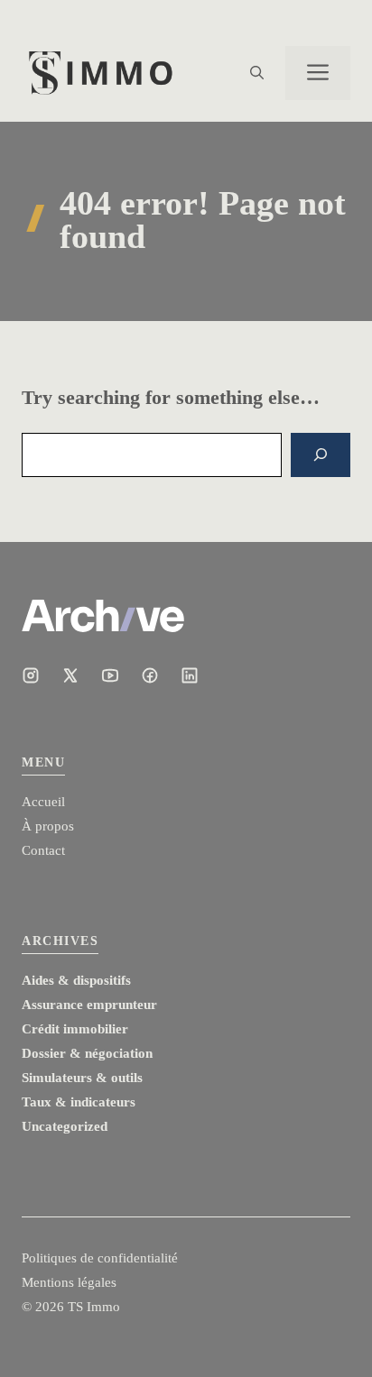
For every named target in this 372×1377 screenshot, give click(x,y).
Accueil (43, 801)
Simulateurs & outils (82, 1077)
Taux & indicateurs (78, 1102)
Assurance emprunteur (89, 1004)
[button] (256, 73)
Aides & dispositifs (76, 980)
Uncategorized (64, 1126)
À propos (48, 826)
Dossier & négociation (87, 1053)
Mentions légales (69, 1282)
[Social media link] (31, 675)
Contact (43, 850)
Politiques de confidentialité (100, 1258)
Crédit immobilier (75, 1029)
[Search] (320, 455)
